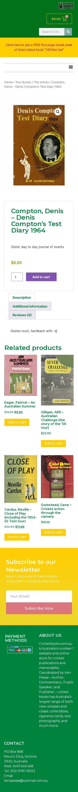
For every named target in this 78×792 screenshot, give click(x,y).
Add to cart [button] (17, 422)
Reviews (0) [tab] (22, 315)
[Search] (68, 32)
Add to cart (41, 277)
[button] (70, 66)
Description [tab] (22, 297)
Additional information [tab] (30, 306)
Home (8, 82)
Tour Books (23, 82)
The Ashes (41, 82)
